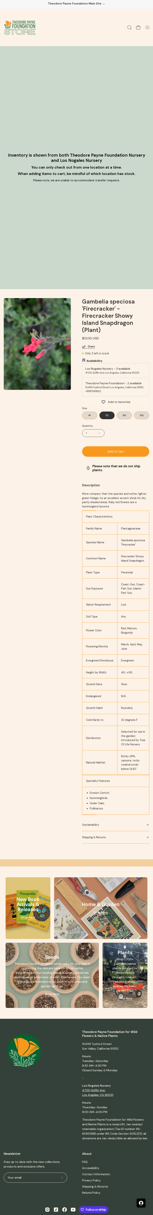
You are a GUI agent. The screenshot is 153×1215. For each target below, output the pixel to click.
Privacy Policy (91, 1180)
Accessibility (90, 1168)
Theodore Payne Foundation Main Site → (76, 3)
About (87, 1154)
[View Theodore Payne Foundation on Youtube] (73, 1209)
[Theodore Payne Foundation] (19, 27)
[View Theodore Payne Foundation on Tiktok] (56, 1209)
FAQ (85, 1162)
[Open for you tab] (141, 1203)
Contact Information (96, 1174)
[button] (129, 27)
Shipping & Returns (94, 837)
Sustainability (90, 824)
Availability (94, 361)
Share (91, 346)
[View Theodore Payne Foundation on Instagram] (47, 1209)
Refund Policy (91, 1193)
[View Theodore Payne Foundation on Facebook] (64, 1209)
